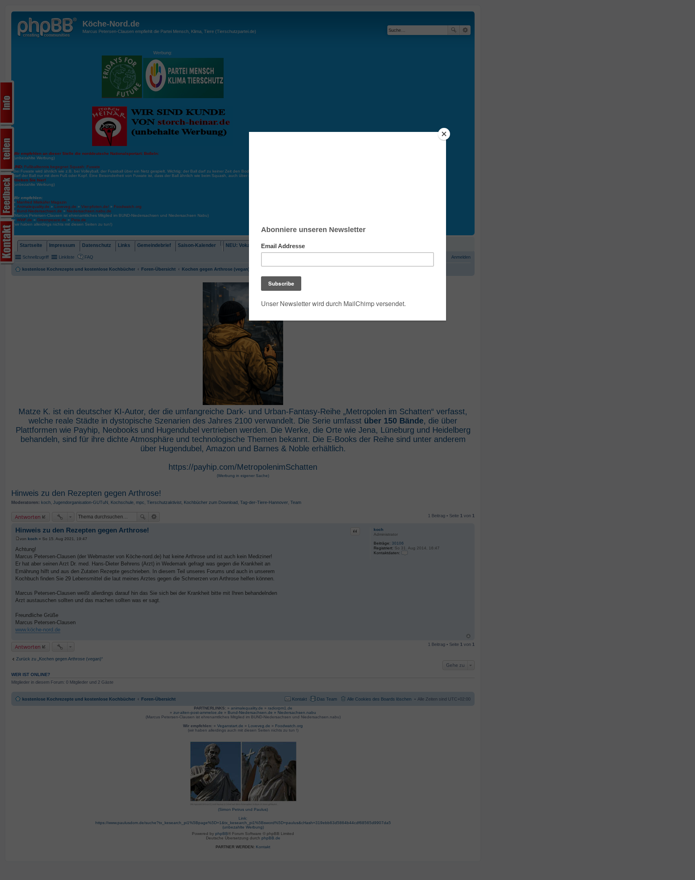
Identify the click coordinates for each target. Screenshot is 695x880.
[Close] (444, 134)
